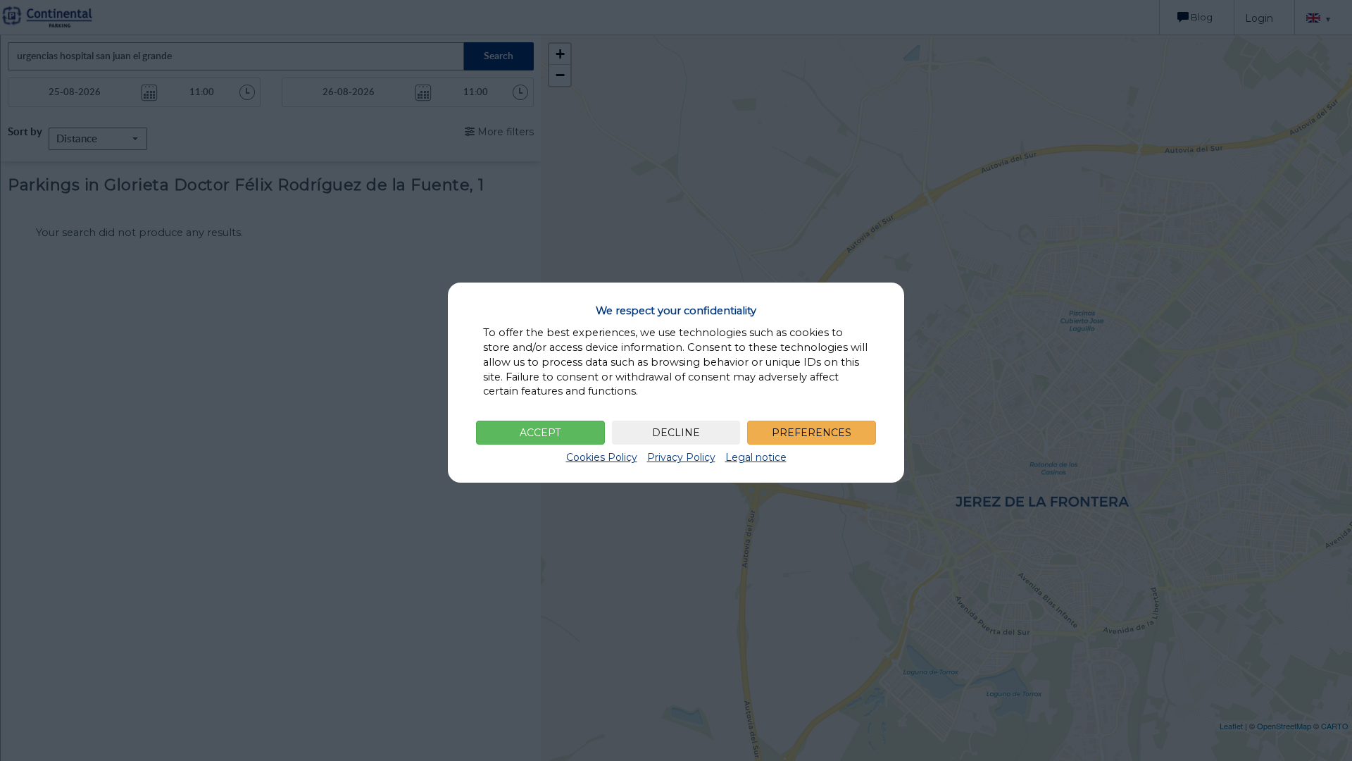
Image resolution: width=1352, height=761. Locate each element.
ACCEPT (540, 432)
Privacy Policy (681, 457)
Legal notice (756, 457)
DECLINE (676, 432)
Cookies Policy (601, 457)
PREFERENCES (811, 432)
